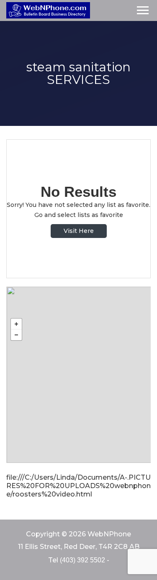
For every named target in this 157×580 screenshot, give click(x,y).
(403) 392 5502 (82, 560)
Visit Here (79, 231)
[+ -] (78, 375)
